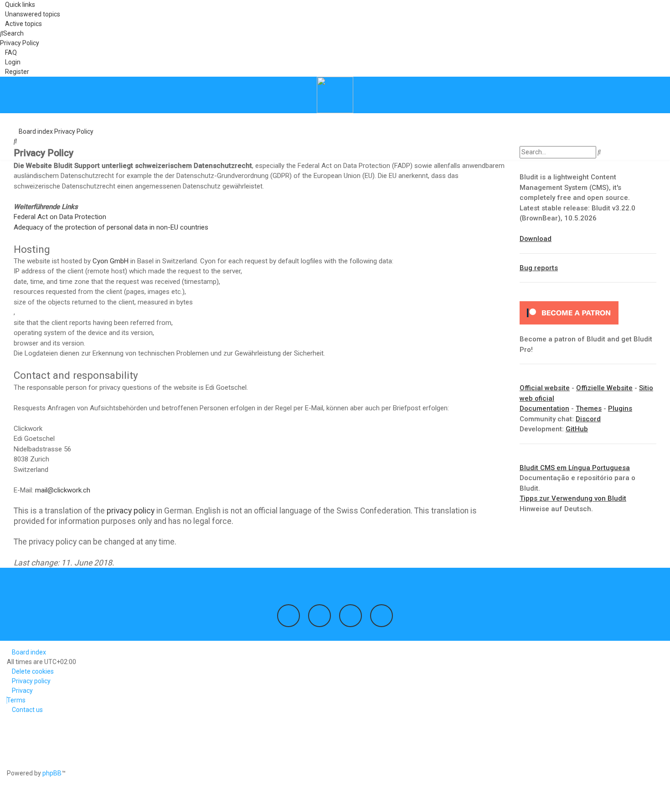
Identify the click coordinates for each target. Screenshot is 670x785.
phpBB (52, 773)
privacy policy (131, 510)
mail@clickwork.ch (62, 490)
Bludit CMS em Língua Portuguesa (575, 468)
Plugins (620, 408)
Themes (589, 408)
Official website (545, 388)
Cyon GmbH (111, 261)
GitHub (577, 429)
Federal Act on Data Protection (60, 217)
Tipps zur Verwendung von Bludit (573, 498)
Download (535, 239)
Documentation (544, 408)
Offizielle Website (604, 388)
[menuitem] (30, 14)
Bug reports (539, 268)
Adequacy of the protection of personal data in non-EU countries (111, 227)
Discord (588, 419)
